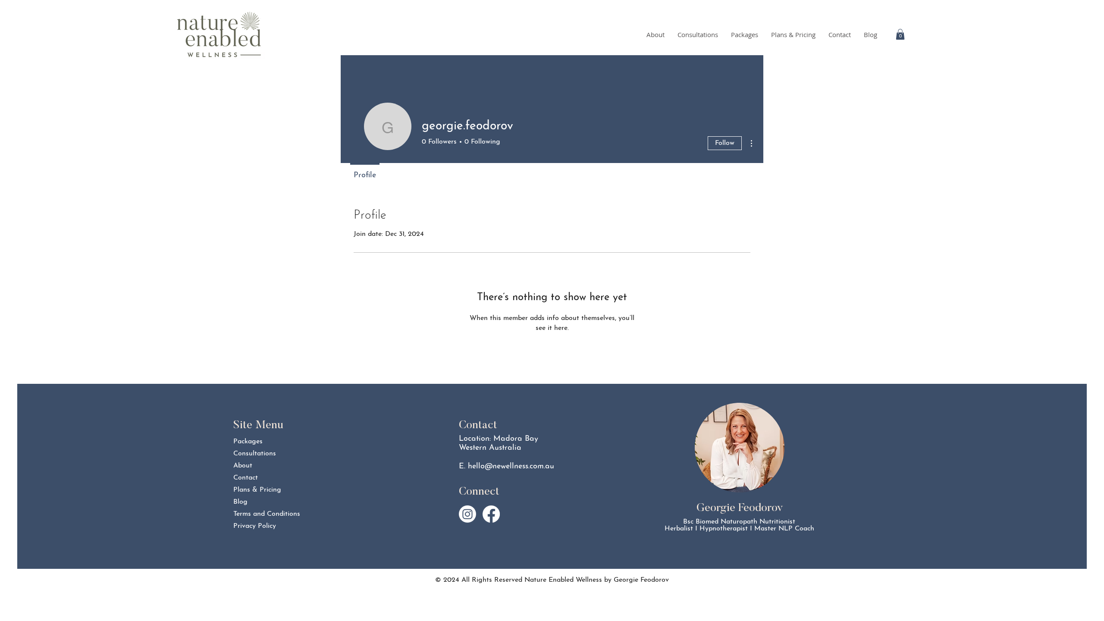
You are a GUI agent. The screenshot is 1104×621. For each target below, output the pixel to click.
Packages (248, 441)
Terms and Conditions (263, 514)
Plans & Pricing (257, 489)
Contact (245, 477)
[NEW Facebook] (491, 514)
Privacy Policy (254, 526)
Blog (240, 502)
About (242, 465)
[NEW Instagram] (467, 514)
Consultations (254, 453)
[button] (900, 34)
